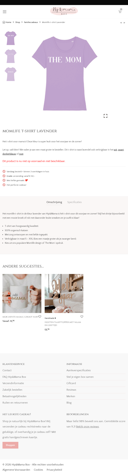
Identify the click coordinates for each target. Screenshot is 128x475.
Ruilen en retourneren (15, 402)
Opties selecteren (53, 328)
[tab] (54, 202)
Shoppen (10, 445)
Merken (70, 396)
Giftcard (71, 383)
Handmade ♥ (50, 318)
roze (21, 154)
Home (8, 22)
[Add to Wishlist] (39, 316)
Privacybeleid (54, 469)
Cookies (38, 469)
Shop (17, 22)
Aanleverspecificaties (78, 370)
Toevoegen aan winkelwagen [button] (17, 320)
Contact (7, 370)
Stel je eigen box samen (80, 376)
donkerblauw (9, 154)
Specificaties (74, 202)
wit (115, 149)
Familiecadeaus (31, 22)
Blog (69, 402)
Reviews (71, 389)
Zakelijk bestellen (12, 389)
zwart (121, 149)
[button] (105, 77)
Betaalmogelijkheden (14, 396)
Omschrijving (54, 202)
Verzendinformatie (13, 383)
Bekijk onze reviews (87, 426)
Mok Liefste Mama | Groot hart (20, 316)
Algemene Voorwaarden (16, 469)
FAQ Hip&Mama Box (14, 376)
